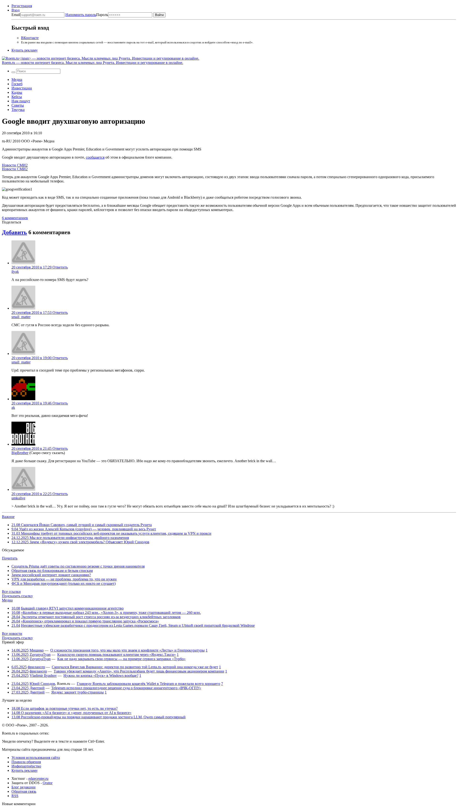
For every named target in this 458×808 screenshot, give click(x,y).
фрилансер (36, 667)
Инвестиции (21, 88)
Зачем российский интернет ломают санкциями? (51, 575)
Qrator (47, 783)
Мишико (37, 650)
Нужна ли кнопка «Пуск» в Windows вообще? (100, 675)
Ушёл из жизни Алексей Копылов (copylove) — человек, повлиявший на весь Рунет (83, 529)
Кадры (16, 92)
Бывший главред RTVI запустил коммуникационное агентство (72, 608)
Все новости (12, 634)
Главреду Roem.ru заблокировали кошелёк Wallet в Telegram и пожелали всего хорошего (148, 684)
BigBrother (19, 453)
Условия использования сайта (35, 758)
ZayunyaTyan (40, 655)
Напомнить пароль (80, 15)
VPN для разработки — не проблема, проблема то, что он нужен (64, 579)
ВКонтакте (30, 38)
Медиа (16, 80)
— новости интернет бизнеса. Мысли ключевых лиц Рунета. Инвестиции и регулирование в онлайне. (92, 63)
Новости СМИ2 (15, 165)
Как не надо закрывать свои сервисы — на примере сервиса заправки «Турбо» (121, 659)
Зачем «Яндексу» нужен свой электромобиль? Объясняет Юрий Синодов (80, 542)
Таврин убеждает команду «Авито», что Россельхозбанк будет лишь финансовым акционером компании (139, 671)
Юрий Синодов (42, 684)
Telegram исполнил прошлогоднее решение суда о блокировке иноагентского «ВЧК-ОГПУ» (126, 688)
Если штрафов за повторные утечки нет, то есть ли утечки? (64, 708)
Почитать (9, 558)
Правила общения (26, 762)
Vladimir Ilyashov (43, 675)
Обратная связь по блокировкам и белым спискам (52, 571)
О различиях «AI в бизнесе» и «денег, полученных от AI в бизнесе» (71, 713)
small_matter (21, 317)
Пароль (86, 15)
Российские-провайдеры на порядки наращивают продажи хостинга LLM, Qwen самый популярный (98, 717)
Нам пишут (20, 101)
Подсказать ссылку (17, 596)
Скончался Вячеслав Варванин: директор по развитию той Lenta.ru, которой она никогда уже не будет (135, 667)
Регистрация (21, 6)
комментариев (15, 218)
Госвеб (16, 84)
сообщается (95, 157)
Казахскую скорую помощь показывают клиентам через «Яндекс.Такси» (116, 655)
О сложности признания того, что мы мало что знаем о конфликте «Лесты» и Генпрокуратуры (127, 650)
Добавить (14, 232)
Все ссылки (11, 592)
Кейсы (16, 97)
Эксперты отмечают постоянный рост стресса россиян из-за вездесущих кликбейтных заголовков (101, 617)
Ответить (60, 267)
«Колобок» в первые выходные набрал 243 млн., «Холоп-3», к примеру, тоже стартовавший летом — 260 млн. (111, 613)
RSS (14, 796)
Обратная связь (23, 791)
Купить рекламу (24, 50)
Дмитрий (37, 688)
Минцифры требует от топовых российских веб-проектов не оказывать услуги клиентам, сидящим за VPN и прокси (111, 533)
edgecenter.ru (38, 779)
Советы (17, 105)
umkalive (18, 498)
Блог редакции (23, 787)
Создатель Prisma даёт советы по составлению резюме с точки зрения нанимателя (78, 566)
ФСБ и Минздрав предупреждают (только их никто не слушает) (63, 583)
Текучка (18, 110)
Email (15, 15)
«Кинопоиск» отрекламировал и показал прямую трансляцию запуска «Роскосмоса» (90, 621)
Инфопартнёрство (26, 766)
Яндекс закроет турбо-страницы (77, 692)
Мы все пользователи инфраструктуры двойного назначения (70, 538)
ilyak (15, 271)
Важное (8, 517)
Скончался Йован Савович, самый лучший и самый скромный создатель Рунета (81, 525)
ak (13, 407)
